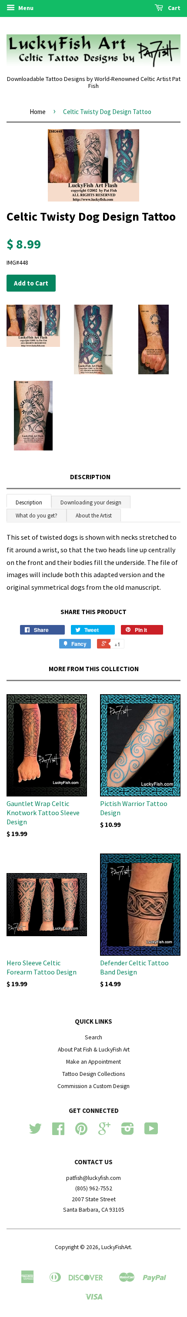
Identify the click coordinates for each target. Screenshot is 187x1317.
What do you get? (36, 515)
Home (38, 112)
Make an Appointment (93, 1061)
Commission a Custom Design (93, 1086)
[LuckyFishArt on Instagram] (127, 1132)
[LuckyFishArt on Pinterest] (81, 1132)
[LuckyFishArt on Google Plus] (104, 1132)
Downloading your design (90, 502)
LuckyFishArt (116, 1247)
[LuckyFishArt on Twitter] (35, 1132)
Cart (173, 8)
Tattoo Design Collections (93, 1074)
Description (90, 477)
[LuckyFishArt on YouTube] (151, 1132)
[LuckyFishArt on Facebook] (58, 1132)
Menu (25, 8)
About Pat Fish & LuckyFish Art (94, 1049)
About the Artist (94, 515)
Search (93, 1037)
